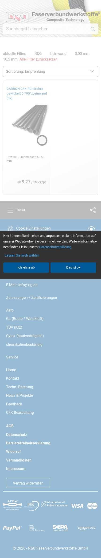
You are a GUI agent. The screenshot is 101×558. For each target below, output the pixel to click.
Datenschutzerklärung (55, 247)
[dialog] (50, 279)
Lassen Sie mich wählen (22, 255)
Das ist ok (73, 267)
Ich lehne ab (26, 267)
